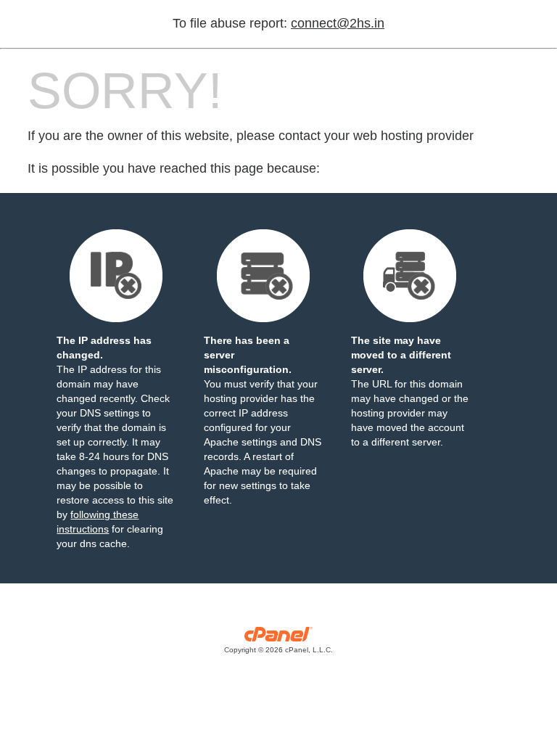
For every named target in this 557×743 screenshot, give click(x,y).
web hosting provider (413, 135)
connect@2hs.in (337, 23)
